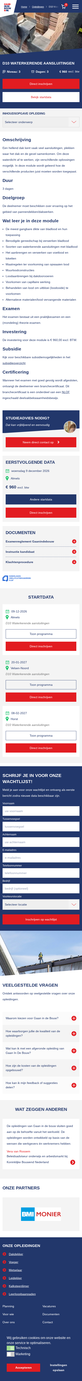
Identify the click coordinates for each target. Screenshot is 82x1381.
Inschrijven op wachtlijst (41, 919)
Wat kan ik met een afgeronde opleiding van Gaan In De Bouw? (35, 1051)
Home (24, 6)
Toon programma (41, 634)
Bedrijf (6, 880)
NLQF (66, 392)
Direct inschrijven (41, 84)
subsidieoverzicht (14, 363)
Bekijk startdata (41, 97)
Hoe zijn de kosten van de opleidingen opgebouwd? (31, 1068)
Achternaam (9, 834)
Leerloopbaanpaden (22, 1294)
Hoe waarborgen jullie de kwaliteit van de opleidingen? (33, 1033)
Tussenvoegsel (11, 819)
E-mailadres (9, 850)
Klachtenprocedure (19, 562)
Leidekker (15, 1278)
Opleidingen (38, 6)
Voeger (13, 1262)
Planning (8, 1306)
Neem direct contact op (38, 442)
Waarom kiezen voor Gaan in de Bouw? (32, 1018)
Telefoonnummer (12, 865)
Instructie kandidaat (20, 551)
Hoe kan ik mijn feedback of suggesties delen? (32, 1085)
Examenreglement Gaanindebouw (30, 541)
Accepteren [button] (23, 1367)
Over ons (9, 1322)
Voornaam (8, 803)
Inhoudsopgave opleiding (24, 113)
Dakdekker (16, 1254)
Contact (47, 1322)
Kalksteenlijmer (19, 1286)
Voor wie (8, 1314)
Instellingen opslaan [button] (58, 1367)
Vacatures (49, 1306)
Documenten (51, 1314)
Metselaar (15, 1270)
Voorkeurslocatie (12, 896)
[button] (11, 1348)
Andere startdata (41, 499)
